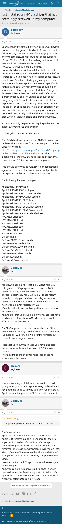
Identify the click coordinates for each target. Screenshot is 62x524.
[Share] (55, 41)
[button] (3, 508)
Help (49, 512)
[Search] (58, 4)
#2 (59, 279)
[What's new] (52, 4)
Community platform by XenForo (27, 521)
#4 (59, 412)
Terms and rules (22, 512)
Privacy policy (38, 512)
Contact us (7, 512)
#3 (59, 377)
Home (5, 515)
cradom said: (10, 418)
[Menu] (4, 3)
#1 (59, 41)
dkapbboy (9, 23)
